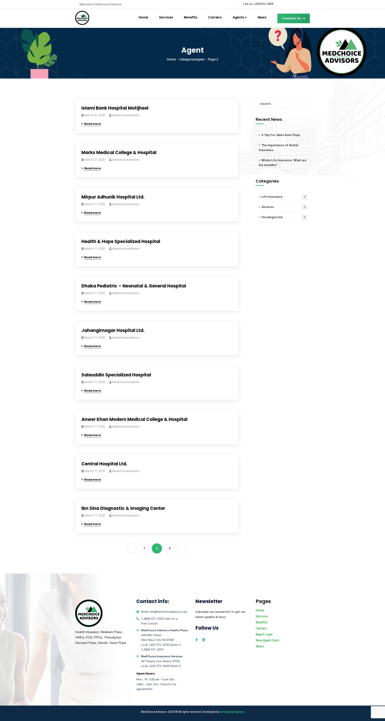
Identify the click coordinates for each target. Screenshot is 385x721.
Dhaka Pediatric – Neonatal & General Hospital (133, 286)
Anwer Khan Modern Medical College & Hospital (134, 419)
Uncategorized (283, 217)
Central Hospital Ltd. (104, 464)
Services (166, 17)
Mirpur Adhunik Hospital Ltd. (113, 197)
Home (143, 17)
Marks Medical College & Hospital (118, 152)
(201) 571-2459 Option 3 (165, 666)
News (262, 17)
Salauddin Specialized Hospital (116, 375)
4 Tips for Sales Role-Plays (280, 135)
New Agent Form (267, 640)
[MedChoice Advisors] (82, 18)
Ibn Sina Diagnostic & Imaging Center (123, 508)
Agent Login (264, 634)
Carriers (215, 17)
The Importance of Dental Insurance (278, 147)
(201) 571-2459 (159, 645)
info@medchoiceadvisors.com (168, 612)
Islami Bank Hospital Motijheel (114, 108)
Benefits (190, 17)
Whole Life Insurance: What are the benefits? (282, 162)
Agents (238, 17)
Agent (200, 59)
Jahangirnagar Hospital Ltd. (113, 330)
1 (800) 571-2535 (152, 619)
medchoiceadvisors (125, 115)
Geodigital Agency (232, 711)
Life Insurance (283, 197)
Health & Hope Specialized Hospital (120, 241)
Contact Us (291, 18)
